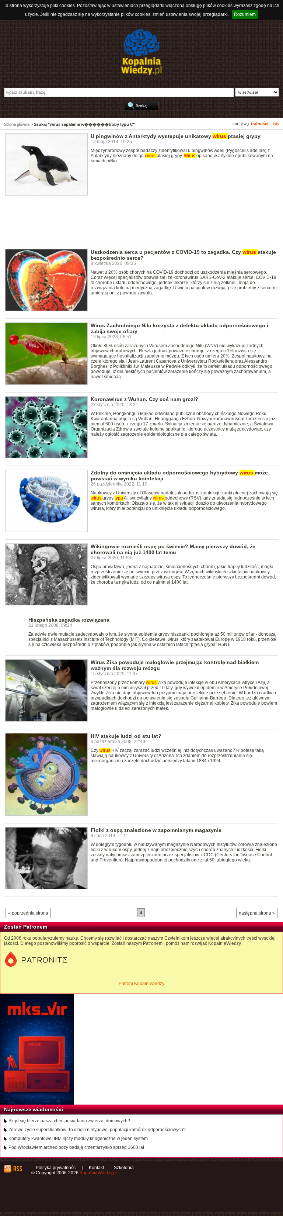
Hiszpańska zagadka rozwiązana (68, 620)
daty (275, 123)
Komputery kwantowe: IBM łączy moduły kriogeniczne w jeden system (78, 1138)
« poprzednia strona (28, 913)
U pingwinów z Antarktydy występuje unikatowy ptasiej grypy (176, 136)
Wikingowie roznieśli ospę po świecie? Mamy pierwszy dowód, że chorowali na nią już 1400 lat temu (173, 549)
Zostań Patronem (25, 927)
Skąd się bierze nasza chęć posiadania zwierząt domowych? (69, 1120)
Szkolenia (124, 1167)
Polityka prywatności (56, 1167)
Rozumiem (245, 14)
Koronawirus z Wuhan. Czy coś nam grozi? (144, 399)
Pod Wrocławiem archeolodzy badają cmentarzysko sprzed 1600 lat (76, 1147)
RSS (17, 1168)
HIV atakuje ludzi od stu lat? (126, 736)
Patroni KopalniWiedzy (141, 983)
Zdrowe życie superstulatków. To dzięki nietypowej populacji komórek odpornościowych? (97, 1129)
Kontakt (96, 1167)
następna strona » (257, 913)
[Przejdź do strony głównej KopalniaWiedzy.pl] (141, 52)
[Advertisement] (139, 223)
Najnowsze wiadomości (33, 1109)
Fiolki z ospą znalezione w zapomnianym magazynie (156, 830)
